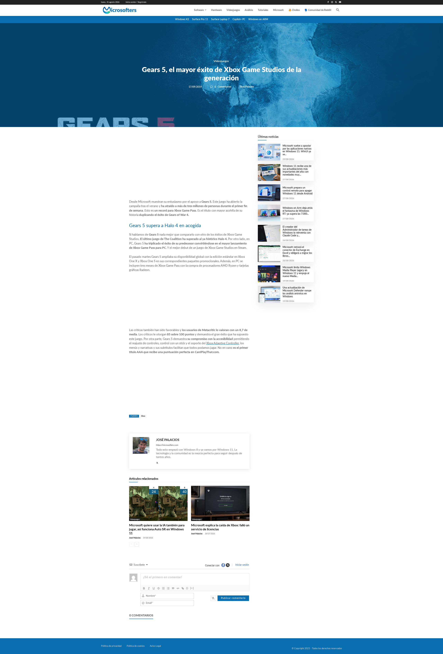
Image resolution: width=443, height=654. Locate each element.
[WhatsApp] (201, 138)
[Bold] (144, 588)
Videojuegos (221, 61)
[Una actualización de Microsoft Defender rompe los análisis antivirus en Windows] (269, 294)
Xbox (143, 416)
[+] (192, 588)
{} (187, 588)
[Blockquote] (173, 588)
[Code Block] (177, 588)
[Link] (182, 588)
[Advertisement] (189, 171)
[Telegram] (217, 138)
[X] (336, 2)
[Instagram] (332, 2)
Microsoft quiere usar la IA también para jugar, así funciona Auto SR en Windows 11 (156, 529)
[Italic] (148, 588)
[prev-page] (131, 544)
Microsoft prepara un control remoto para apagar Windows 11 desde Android (298, 191)
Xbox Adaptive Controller (222, 343)
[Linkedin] (209, 138)
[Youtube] (340, 2)
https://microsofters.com (167, 445)
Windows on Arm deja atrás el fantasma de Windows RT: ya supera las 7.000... (298, 211)
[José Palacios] (143, 451)
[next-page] (137, 544)
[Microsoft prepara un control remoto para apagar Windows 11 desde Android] (269, 192)
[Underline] (153, 588)
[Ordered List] (163, 588)
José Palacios (247, 87)
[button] (338, 10)
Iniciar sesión (242, 565)
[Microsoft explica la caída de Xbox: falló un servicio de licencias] (220, 503)
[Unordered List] (168, 588)
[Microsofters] (127, 10)
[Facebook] (328, 2)
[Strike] (158, 588)
